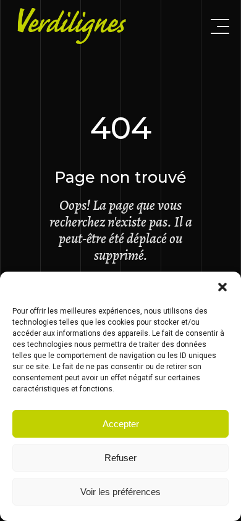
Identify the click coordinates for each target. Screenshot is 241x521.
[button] (222, 287)
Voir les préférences (120, 491)
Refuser (120, 457)
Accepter (121, 424)
